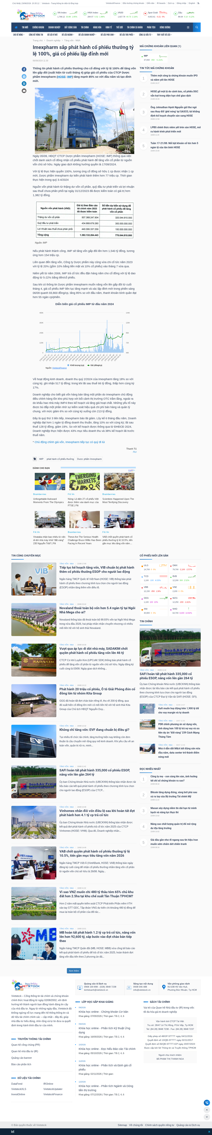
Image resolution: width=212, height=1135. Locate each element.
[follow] (12, 1131)
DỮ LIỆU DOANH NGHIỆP (87, 34)
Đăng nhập (181, 3)
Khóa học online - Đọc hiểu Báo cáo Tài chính (107, 1048)
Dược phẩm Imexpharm (89, 459)
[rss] (198, 3)
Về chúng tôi (136, 1125)
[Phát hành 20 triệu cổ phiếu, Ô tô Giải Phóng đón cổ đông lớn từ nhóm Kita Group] (33, 700)
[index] (54, 13)
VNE (175, 587)
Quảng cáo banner (21, 1058)
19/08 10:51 (81, 929)
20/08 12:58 (155, 119)
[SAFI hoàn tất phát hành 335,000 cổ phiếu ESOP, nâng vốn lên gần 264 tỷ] (33, 781)
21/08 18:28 (155, 99)
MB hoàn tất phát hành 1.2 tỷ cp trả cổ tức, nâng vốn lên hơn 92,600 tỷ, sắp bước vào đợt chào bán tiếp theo (97, 937)
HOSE (61, 76)
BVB (175, 576)
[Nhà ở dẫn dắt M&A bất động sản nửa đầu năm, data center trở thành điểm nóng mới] (147, 748)
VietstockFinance (113, 3)
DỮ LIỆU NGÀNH (67, 34)
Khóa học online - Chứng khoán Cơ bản (103, 1011)
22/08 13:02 (155, 816)
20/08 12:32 (81, 726)
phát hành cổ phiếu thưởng (60, 459)
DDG (146, 598)
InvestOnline (18, 1094)
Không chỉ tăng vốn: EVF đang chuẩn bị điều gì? (94, 730)
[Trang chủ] (25, 985)
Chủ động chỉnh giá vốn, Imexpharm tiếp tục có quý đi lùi (70, 442)
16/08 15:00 (155, 151)
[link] (188, 27)
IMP (69, 76)
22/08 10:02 (155, 831)
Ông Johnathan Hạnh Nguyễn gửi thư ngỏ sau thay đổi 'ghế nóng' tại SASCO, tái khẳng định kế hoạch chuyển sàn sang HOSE (175, 111)
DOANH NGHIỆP (54, 27)
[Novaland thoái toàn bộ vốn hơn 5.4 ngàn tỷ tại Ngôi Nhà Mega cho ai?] (33, 619)
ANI (145, 609)
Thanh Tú (131, 449)
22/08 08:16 (155, 847)
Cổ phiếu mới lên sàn (154, 555)
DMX (175, 565)
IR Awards (161, 3)
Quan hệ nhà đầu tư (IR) (24, 1051)
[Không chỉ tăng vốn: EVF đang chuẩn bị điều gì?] (33, 741)
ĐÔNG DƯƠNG (165, 27)
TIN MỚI (25, 27)
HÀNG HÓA (97, 27)
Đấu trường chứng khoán (133, 3)
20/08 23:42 (81, 604)
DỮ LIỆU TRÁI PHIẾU (126, 34)
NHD (175, 609)
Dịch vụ (171, 3)
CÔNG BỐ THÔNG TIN (36, 34)
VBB (146, 587)
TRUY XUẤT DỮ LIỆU (164, 34)
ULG (146, 565)
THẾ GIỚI (119, 27)
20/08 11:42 (81, 766)
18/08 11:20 (155, 135)
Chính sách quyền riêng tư (159, 1125)
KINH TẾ (109, 27)
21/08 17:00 (81, 564)
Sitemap (122, 1125)
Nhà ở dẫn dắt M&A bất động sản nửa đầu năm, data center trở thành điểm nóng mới (179, 752)
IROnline (48, 1083)
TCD (146, 576)
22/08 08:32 (155, 784)
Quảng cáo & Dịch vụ (188, 1125)
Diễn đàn (150, 3)
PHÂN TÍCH (151, 27)
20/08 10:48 (81, 807)
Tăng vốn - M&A (147, 670)
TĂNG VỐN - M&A (66, 564)
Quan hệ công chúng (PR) (25, 1044)
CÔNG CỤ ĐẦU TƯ (145, 34)
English (192, 3)
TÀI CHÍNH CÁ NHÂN (135, 27)
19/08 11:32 (81, 888)
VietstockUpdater (52, 1089)
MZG (175, 598)
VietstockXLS (18, 1089)
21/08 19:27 (155, 83)
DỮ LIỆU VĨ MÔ (52, 34)
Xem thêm (74, 971)
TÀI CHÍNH (85, 27)
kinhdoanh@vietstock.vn (96, 990)
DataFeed (16, 1083)
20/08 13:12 (81, 685)
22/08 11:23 (155, 800)
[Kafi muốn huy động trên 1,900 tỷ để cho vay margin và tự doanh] (147, 708)
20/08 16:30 (81, 645)
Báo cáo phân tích (21, 1064)
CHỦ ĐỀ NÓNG (18, 34)
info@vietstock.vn (142, 990)
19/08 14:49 (81, 847)
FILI (135, 452)
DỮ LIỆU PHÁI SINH (107, 34)
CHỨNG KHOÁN (38, 27)
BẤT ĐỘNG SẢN (71, 27)
